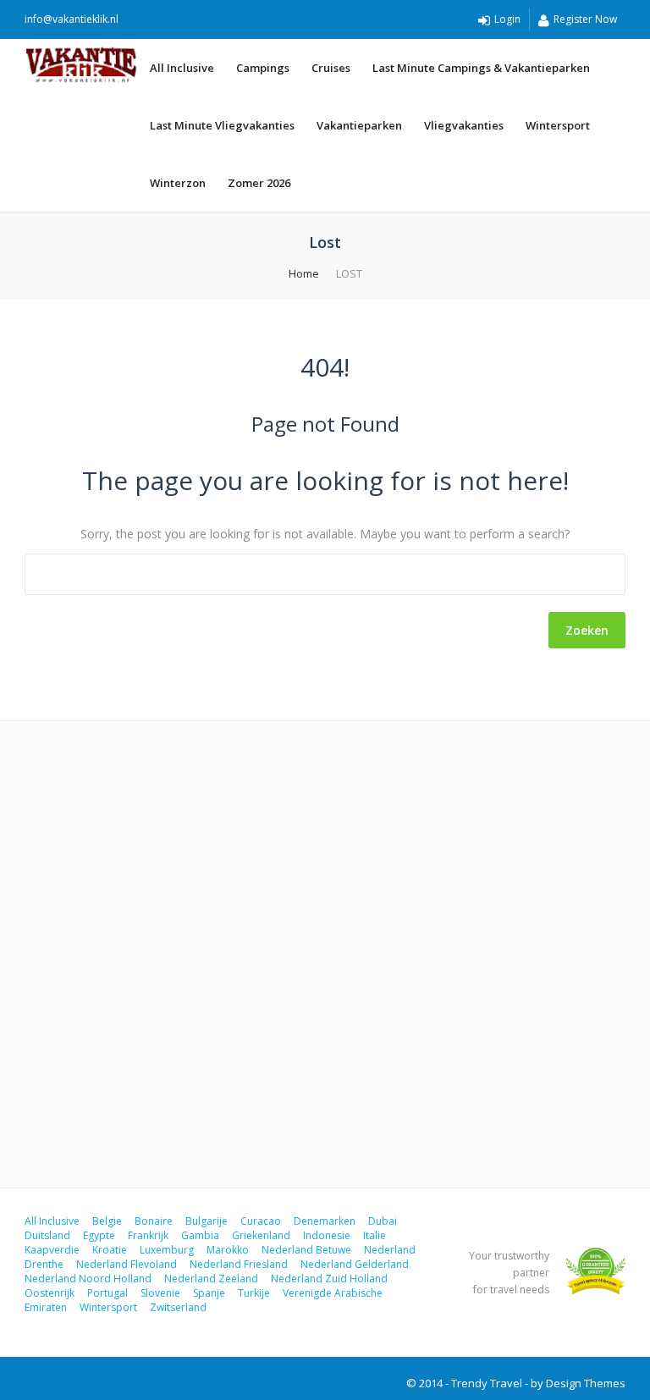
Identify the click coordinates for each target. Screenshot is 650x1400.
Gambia (200, 1235)
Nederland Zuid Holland (329, 1278)
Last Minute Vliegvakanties (222, 125)
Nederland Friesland (239, 1264)
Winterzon (178, 182)
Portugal (107, 1293)
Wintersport (558, 125)
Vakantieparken (359, 125)
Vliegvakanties (464, 125)
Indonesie (326, 1235)
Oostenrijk (49, 1293)
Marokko (228, 1250)
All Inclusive (182, 67)
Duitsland (47, 1235)
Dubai (382, 1221)
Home (304, 273)
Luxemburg (167, 1250)
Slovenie (160, 1293)
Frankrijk (148, 1235)
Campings (262, 67)
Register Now (585, 19)
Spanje (209, 1293)
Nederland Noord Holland (88, 1278)
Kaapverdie (52, 1250)
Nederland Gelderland (354, 1264)
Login (507, 19)
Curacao (260, 1221)
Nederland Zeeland (211, 1278)
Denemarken (324, 1221)
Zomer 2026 (259, 182)
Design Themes (585, 1383)
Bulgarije (206, 1221)
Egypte (99, 1235)
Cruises (330, 67)
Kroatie (109, 1250)
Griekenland (261, 1235)
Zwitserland (178, 1307)
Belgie (107, 1221)
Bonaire (154, 1221)
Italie (374, 1235)
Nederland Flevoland (126, 1264)
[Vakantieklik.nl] (82, 65)
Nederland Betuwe (306, 1250)
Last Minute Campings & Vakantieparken (481, 67)
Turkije (254, 1293)
